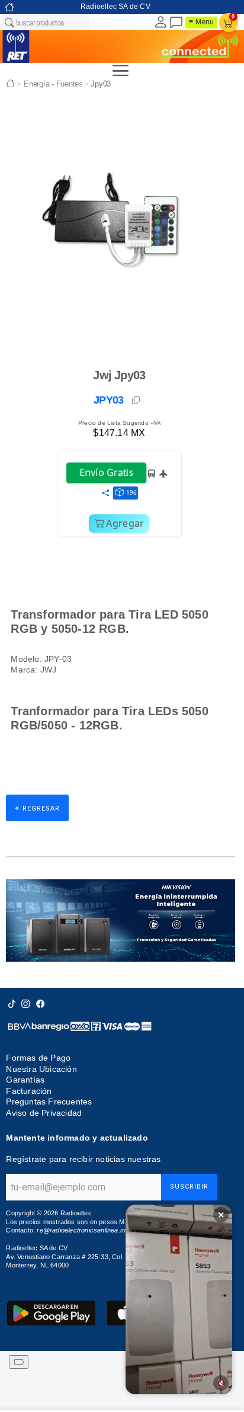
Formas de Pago (38, 1057)
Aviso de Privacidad (44, 1113)
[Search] (9, 22)
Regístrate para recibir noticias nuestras (83, 1159)
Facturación (29, 1091)
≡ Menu (201, 22)
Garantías (25, 1079)
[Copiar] (137, 400)
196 (131, 492)
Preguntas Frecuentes (49, 1101)
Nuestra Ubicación (41, 1069)
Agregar (125, 523)
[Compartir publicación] (105, 493)
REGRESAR (37, 807)
